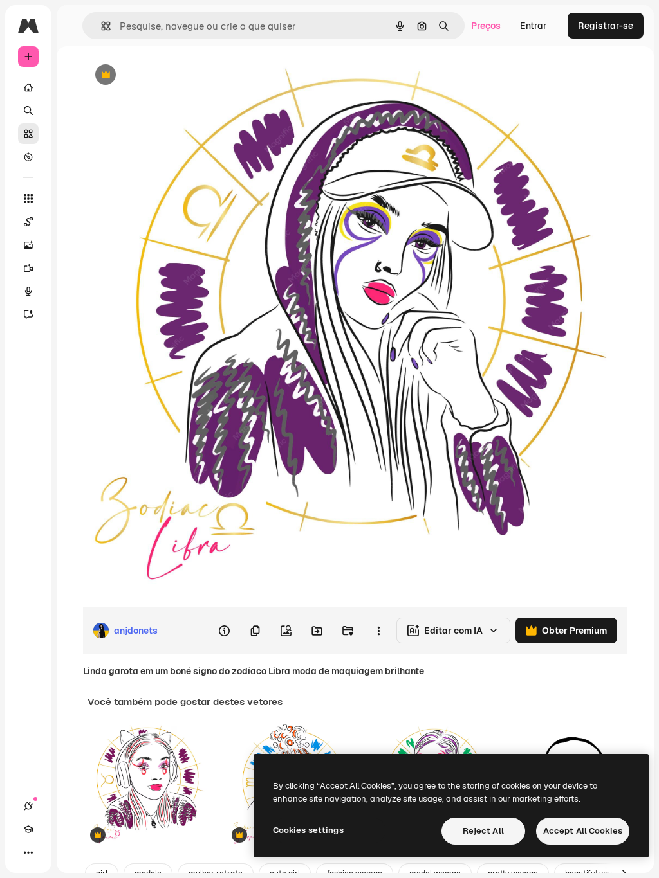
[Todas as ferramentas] (28, 198)
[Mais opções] (378, 630)
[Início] (28, 87)
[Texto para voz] (28, 291)
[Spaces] (28, 221)
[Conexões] (28, 806)
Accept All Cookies (582, 830)
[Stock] (28, 133)
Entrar (533, 25)
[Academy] (28, 829)
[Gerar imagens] (28, 245)
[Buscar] (28, 110)
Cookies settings (308, 830)
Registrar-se (605, 25)
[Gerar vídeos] (28, 268)
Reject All (483, 830)
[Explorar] (28, 157)
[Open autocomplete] (100, 26)
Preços (486, 25)
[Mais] (28, 852)
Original (165, 75)
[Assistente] (28, 314)
